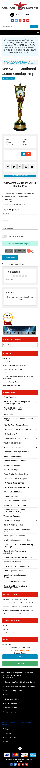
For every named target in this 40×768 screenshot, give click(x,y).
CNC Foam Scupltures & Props (16, 487)
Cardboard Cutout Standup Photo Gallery (20, 686)
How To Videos (10, 712)
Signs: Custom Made (12, 447)
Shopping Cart (10, 737)
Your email (5, 221)
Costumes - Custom (11, 465)
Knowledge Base (11, 708)
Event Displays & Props (13, 571)
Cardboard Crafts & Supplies (15, 478)
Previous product (8, 78)
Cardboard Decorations (13, 492)
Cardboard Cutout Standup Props (20, 61)
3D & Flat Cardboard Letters (15, 501)
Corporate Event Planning (14, 581)
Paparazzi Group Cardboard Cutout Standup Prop (18, 603)
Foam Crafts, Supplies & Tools (15, 474)
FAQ (6, 695)
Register (5, 629)
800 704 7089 (22, 14)
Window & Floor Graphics (13, 443)
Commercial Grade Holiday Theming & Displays (18, 545)
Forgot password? (8, 633)
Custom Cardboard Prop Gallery (12, 369)
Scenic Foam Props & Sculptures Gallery (20, 682)
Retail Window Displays (13, 525)
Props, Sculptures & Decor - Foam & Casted (18, 420)
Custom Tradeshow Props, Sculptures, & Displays (14, 511)
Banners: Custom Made (13, 456)
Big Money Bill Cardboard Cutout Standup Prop (17, 610)
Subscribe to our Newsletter (11, 385)
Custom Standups (10, 496)
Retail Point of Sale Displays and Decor (16, 530)
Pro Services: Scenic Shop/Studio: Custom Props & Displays (17, 402)
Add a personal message (17, 236)
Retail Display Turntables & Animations (14, 552)
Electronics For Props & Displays (16, 452)
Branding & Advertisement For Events (15, 576)
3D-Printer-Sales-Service (13, 483)
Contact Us (6, 358)
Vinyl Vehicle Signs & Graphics (16, 566)
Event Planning (9, 397)
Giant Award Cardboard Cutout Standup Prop (17, 599)
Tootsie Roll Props (10, 469)
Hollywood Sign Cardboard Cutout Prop (15, 614)
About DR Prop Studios (13, 691)
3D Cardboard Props (11, 434)
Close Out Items (7, 362)
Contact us (9, 678)
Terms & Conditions (12, 699)
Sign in (4, 625)
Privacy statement (11, 703)
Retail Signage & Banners (14, 536)
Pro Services (6, 373)
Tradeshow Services (11, 516)
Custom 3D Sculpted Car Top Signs (18, 557)
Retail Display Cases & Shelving (16, 540)
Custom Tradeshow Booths (14, 505)
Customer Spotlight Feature (11, 382)
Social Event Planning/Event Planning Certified (15, 587)
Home (5, 61)
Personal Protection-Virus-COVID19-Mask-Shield (14, 409)
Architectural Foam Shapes (14, 461)
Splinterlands (8, 414)
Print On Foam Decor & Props (15, 425)
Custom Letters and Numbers (15, 438)
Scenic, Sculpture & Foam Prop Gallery (15, 365)
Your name (5, 213)
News (7, 729)
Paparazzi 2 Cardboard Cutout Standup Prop (17, 606)
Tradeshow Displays (11, 520)
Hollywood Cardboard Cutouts (16, 62)
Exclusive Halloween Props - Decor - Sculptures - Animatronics (18, 377)
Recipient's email (7, 228)
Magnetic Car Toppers (12, 562)
